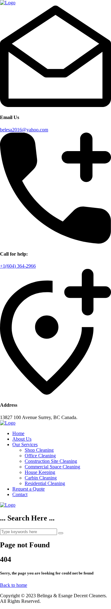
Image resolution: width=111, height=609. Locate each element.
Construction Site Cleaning (51, 461)
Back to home (13, 585)
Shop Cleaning (39, 450)
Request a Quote (28, 489)
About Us (21, 439)
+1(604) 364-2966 (18, 266)
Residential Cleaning (45, 483)
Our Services (25, 444)
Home (18, 433)
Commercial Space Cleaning (52, 466)
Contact (19, 494)
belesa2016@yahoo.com (24, 129)
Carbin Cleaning (41, 477)
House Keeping (40, 472)
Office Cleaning (40, 455)
